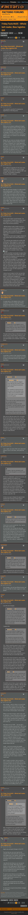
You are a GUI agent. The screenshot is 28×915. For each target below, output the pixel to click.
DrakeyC (2, 207)
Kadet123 (3, 594)
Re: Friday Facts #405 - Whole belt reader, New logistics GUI (12, 47)
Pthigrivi (2, 289)
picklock (6, 837)
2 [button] (14, 37)
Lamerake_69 (3, 455)
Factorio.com (5, 2)
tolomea (2, 97)
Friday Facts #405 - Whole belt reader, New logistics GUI (14, 27)
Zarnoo (2, 363)
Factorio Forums (13, 12)
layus (8, 671)
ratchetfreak (3, 66)
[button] (8, 38)
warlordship (3, 693)
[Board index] (13, 7)
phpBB (10, 912)
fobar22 (2, 114)
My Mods (3, 892)
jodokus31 (9, 377)
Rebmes (2, 437)
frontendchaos (4, 544)
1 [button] (12, 37)
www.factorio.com (6, 14)
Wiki (19, 2)
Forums (13, 2)
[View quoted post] (15, 323)
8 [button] (22, 37)
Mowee (2, 177)
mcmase (2, 787)
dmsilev (2, 156)
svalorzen (9, 609)
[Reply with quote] (24, 42)
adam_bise (3, 40)
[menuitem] (6, 17)
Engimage (11, 380)
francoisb (9, 517)
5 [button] (19, 37)
